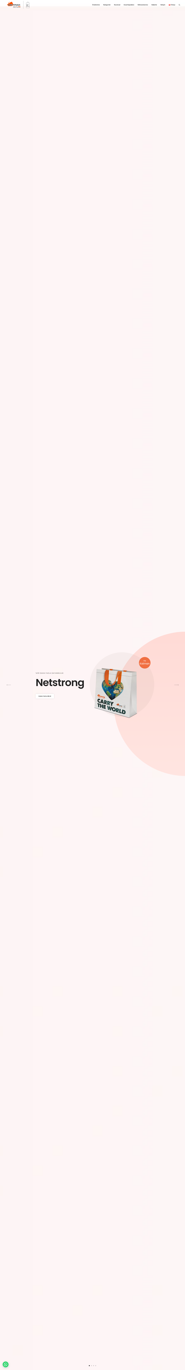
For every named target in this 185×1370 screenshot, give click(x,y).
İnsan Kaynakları (129, 5)
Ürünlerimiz (96, 5)
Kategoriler (107, 5)
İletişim (163, 5)
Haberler (154, 5)
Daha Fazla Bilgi (45, 696)
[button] (5, 1364)
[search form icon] (179, 5)
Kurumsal (117, 5)
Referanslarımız (143, 5)
